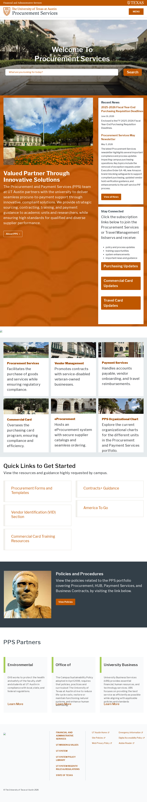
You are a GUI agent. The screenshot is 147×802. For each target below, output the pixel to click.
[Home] (30, 11)
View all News (111, 197)
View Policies (65, 602)
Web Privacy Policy (101, 743)
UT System (61, 751)
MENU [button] (136, 11)
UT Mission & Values (67, 745)
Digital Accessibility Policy (130, 738)
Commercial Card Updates (118, 283)
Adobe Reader (125, 743)
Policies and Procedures (80, 573)
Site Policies (97, 738)
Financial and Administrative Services (22, 3)
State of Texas (64, 775)
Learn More (15, 704)
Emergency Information (130, 732)
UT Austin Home (99, 732)
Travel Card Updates (113, 303)
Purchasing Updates (121, 266)
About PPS (12, 234)
